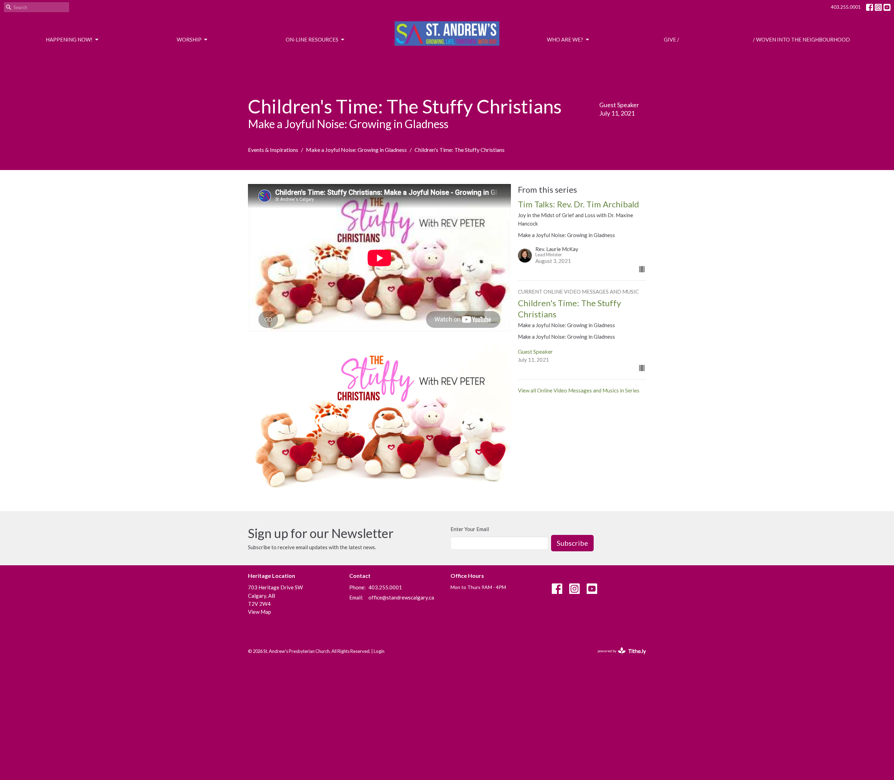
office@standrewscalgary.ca (401, 597)
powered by (618, 657)
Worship (189, 39)
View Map (259, 612)
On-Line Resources (312, 39)
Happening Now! (69, 39)
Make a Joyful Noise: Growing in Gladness (356, 149)
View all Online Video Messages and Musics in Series (578, 390)
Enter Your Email (469, 529)
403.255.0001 (846, 7)
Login (379, 651)
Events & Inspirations (273, 149)
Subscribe (572, 543)
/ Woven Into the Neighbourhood (801, 39)
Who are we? (565, 39)
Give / (671, 39)
